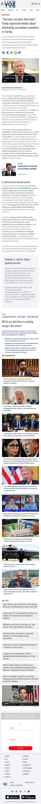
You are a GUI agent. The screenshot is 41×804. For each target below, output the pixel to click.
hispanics (10, 10)
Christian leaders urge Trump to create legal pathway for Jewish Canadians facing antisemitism (18, 636)
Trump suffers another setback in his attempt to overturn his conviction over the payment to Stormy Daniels (21, 435)
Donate (3, 10)
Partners (26, 774)
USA (17, 10)
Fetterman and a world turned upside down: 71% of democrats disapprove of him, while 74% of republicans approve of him (20, 592)
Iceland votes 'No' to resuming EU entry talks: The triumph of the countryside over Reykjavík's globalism (20, 615)
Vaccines (21, 317)
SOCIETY (7, 768)
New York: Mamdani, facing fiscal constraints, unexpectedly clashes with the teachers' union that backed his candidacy (19, 381)
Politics (7, 15)
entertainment (27, 768)
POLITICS (23, 10)
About (12, 783)
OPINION (7, 774)
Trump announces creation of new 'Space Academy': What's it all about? (19, 565)
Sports (7, 771)
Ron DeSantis (25, 188)
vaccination (32, 317)
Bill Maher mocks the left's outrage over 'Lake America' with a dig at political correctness (22, 340)
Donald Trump (9, 317)
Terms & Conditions (16, 785)
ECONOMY (7, 765)
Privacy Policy (29, 783)
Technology (26, 771)
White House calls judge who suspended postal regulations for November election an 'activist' (17, 540)
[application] (20, 695)
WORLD (38, 10)
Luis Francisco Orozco (12, 88)
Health (31, 10)
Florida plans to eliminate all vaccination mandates (27, 167)
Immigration (27, 765)
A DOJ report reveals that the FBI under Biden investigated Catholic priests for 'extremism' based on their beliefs (19, 408)
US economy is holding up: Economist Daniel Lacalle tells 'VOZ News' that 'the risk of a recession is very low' (20, 515)
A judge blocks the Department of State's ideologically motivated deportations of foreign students (21, 344)
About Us (8, 777)
